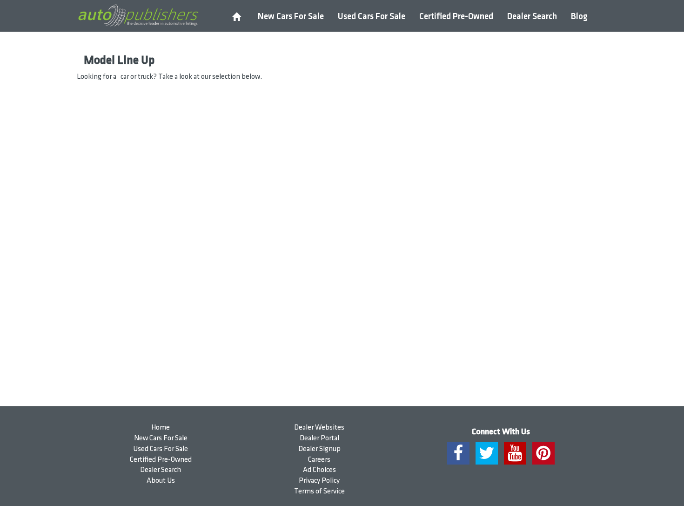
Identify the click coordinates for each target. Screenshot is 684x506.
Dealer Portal (319, 438)
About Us (161, 480)
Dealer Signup (319, 448)
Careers (319, 459)
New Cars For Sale (291, 16)
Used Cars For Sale (371, 16)
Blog (579, 16)
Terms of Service (319, 491)
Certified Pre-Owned (456, 16)
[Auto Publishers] (138, 15)
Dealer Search (532, 16)
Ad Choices (319, 469)
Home (160, 427)
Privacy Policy (319, 480)
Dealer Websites (319, 427)
